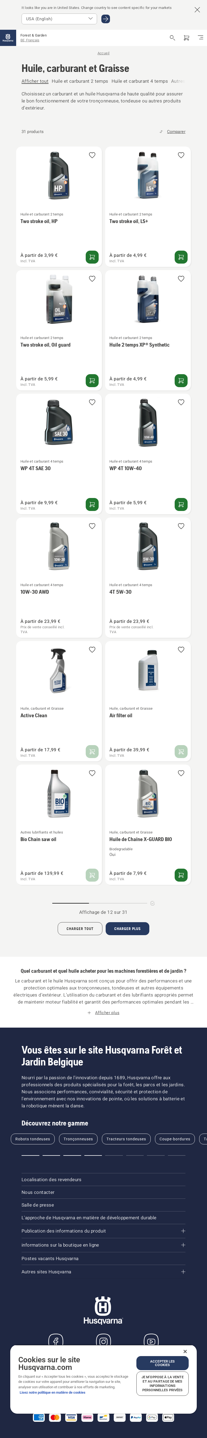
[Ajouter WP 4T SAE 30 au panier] (92, 504)
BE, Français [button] (29, 40)
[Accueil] (8, 38)
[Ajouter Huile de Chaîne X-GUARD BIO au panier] (181, 875)
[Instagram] (103, 1342)
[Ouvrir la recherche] (172, 37)
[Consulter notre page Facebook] (56, 1342)
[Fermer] (185, 1351)
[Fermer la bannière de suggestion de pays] (197, 9)
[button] (92, 155)
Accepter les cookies (162, 1363)
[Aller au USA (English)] (105, 19)
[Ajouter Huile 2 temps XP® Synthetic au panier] (181, 380)
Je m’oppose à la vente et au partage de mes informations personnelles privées (163, 1383)
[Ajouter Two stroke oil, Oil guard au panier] (92, 380)
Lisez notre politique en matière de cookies (52, 1392)
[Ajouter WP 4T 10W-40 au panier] (181, 504)
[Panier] (186, 37)
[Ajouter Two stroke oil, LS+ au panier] (181, 257)
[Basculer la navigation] (200, 37)
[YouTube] (151, 1342)
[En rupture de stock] (92, 751)
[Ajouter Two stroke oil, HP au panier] (92, 257)
